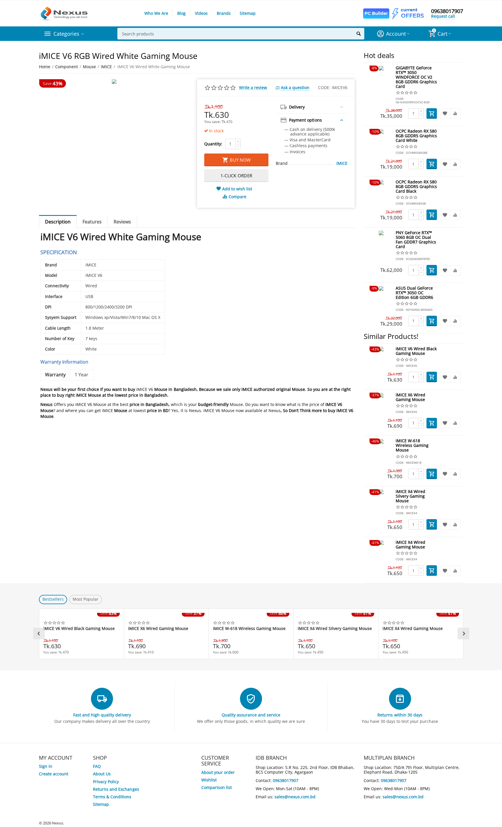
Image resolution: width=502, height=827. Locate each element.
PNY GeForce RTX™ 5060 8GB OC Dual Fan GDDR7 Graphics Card (416, 239)
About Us (102, 774)
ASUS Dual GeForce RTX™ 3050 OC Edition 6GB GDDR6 (414, 293)
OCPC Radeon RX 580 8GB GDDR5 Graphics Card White (416, 136)
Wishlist (209, 780)
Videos (201, 13)
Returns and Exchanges (116, 789)
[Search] (358, 33)
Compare (237, 196)
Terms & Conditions (112, 796)
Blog (181, 13)
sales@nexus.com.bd (295, 796)
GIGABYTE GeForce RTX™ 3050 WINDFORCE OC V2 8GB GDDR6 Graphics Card (416, 77)
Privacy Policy (106, 781)
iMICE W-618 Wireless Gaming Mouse (412, 445)
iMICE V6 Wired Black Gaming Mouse (416, 351)
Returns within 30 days (399, 715)
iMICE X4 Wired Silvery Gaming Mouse (410, 496)
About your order (218, 772)
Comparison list (216, 787)
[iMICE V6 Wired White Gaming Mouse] (114, 81)
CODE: (324, 87)
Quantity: (213, 144)
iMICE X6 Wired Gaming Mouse (410, 397)
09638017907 (447, 11)
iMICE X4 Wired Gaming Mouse (410, 545)
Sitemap (248, 13)
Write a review (253, 87)
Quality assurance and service (251, 715)
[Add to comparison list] (455, 113)
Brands (224, 13)
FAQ (97, 766)
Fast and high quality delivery (102, 715)
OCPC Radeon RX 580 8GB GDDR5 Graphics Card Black (416, 187)
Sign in (45, 766)
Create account (53, 774)
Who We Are (156, 13)
